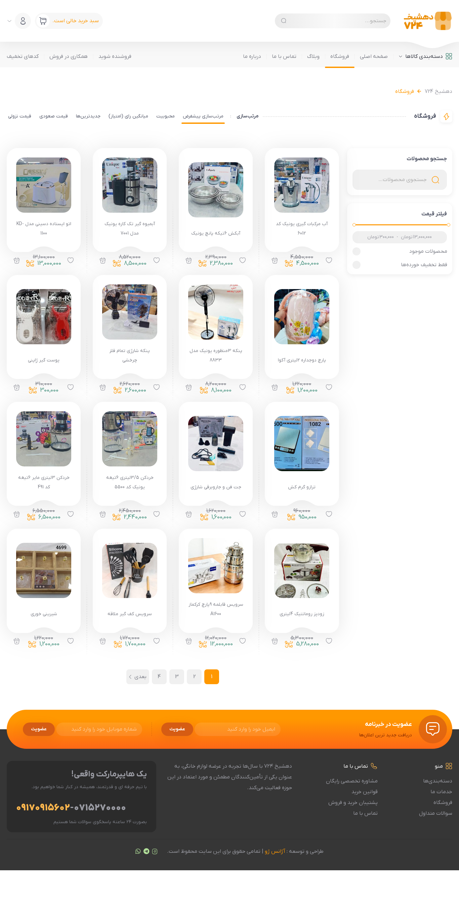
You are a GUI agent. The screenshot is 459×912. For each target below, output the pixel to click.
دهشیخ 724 (438, 91)
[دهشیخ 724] (428, 21)
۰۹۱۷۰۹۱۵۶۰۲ (43, 808)
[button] (275, 260)
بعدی (140, 676)
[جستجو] (283, 21)
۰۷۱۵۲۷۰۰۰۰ (100, 808)
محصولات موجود (428, 251)
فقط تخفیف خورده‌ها (424, 264)
